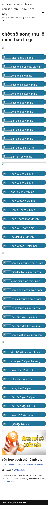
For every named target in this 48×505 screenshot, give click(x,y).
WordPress (21, 502)
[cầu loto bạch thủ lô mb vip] (24, 442)
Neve (4, 502)
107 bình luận (19, 470)
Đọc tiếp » (11, 481)
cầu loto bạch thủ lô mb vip (22, 459)
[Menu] (43, 12)
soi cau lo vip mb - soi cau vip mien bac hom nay (24, 464)
